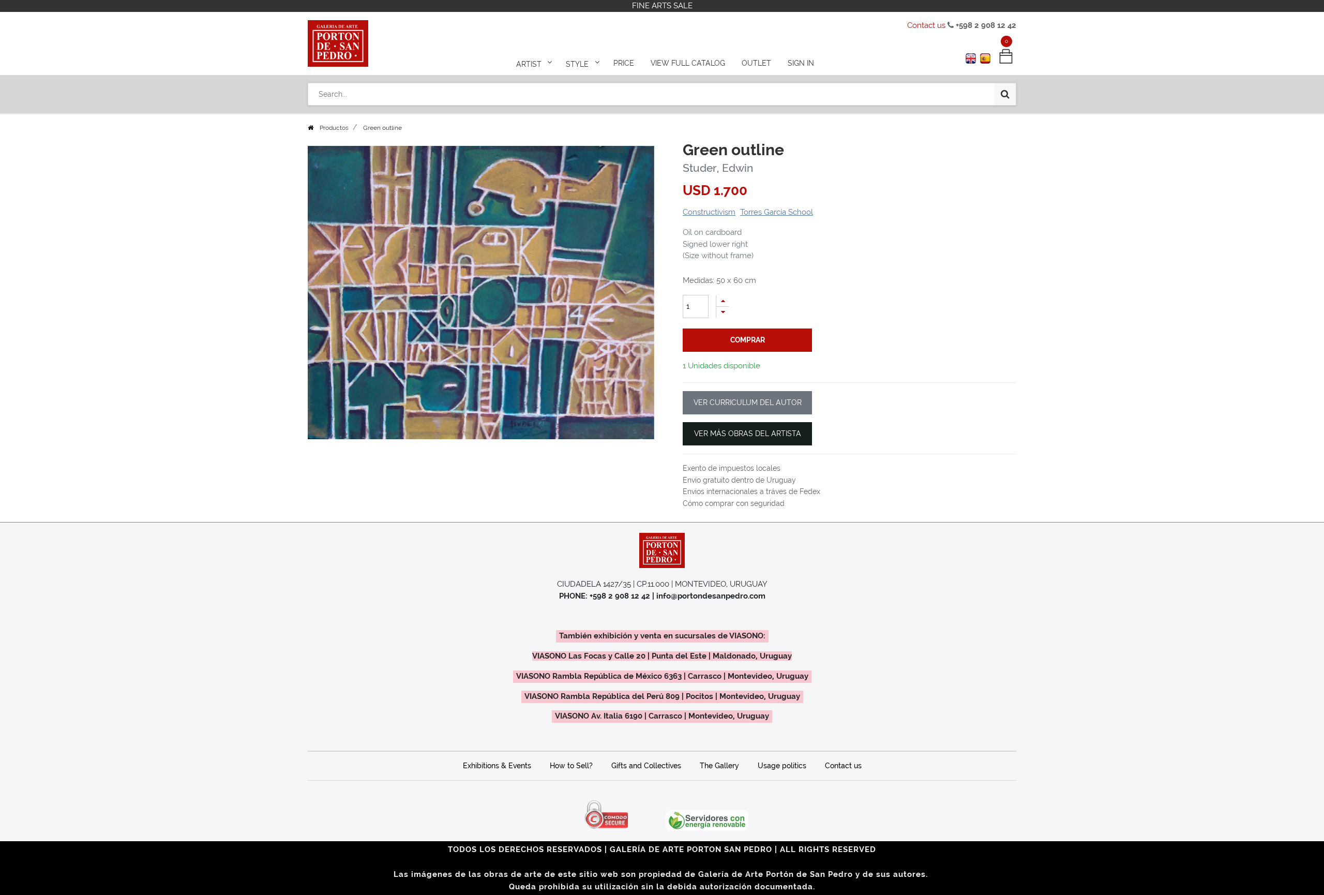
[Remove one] (722, 312)
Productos (334, 127)
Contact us (926, 25)
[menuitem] (623, 63)
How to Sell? (571, 766)
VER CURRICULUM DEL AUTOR (748, 402)
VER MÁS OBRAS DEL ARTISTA (747, 433)
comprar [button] (747, 340)
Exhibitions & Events (497, 766)
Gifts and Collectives (646, 766)
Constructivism (709, 212)
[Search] (1005, 94)
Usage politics (782, 766)
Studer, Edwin (718, 167)
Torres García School (776, 212)
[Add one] (722, 300)
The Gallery (719, 766)
